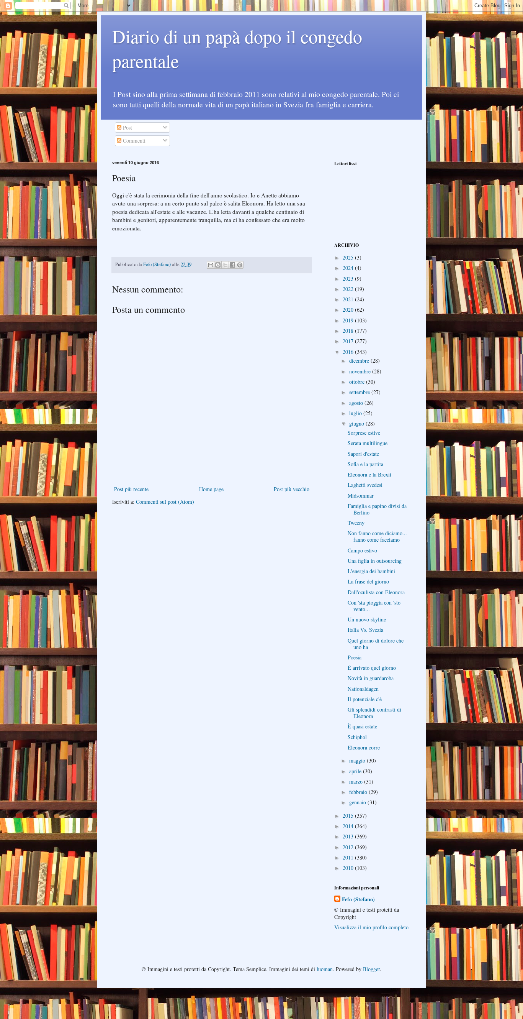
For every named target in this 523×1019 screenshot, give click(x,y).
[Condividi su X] (225, 265)
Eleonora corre (364, 747)
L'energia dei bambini (371, 571)
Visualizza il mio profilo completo (371, 927)
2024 (349, 267)
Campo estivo (362, 550)
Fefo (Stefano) (358, 899)
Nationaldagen (363, 688)
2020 (349, 309)
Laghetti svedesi (365, 484)
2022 (349, 289)
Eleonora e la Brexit (369, 474)
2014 (349, 826)
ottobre (357, 381)
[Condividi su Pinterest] (240, 265)
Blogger (371, 969)
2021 (349, 299)
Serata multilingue (367, 443)
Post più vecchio (291, 489)
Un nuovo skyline (367, 619)
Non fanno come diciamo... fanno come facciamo (377, 536)
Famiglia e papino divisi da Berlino (377, 509)
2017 (349, 341)
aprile (356, 771)
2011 (349, 857)
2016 (349, 351)
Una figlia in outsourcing (375, 560)
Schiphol (357, 737)
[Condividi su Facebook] (232, 265)
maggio (358, 760)
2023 (349, 278)
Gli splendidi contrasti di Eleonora (374, 713)
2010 (349, 867)
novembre (360, 371)
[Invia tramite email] (210, 265)
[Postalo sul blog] (218, 265)
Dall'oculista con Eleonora (376, 592)
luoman (325, 969)
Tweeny (356, 522)
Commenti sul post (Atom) (165, 501)
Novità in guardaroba (371, 678)
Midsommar (361, 495)
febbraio (359, 791)
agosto (356, 402)
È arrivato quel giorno (372, 667)
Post (126, 127)
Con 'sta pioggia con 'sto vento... (374, 606)
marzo (356, 781)
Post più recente (131, 489)
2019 (349, 320)
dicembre (360, 360)
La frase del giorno (368, 581)
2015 (349, 815)
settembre (360, 392)
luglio (356, 413)
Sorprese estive (364, 432)
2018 (349, 330)
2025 (349, 257)
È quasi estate (362, 726)
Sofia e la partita (365, 464)
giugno (357, 423)
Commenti (133, 140)
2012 (349, 847)
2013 (349, 836)
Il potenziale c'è (365, 699)
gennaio (358, 802)
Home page (211, 489)
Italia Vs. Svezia (365, 629)
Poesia (354, 657)
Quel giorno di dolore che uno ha (376, 644)
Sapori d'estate (363, 453)
